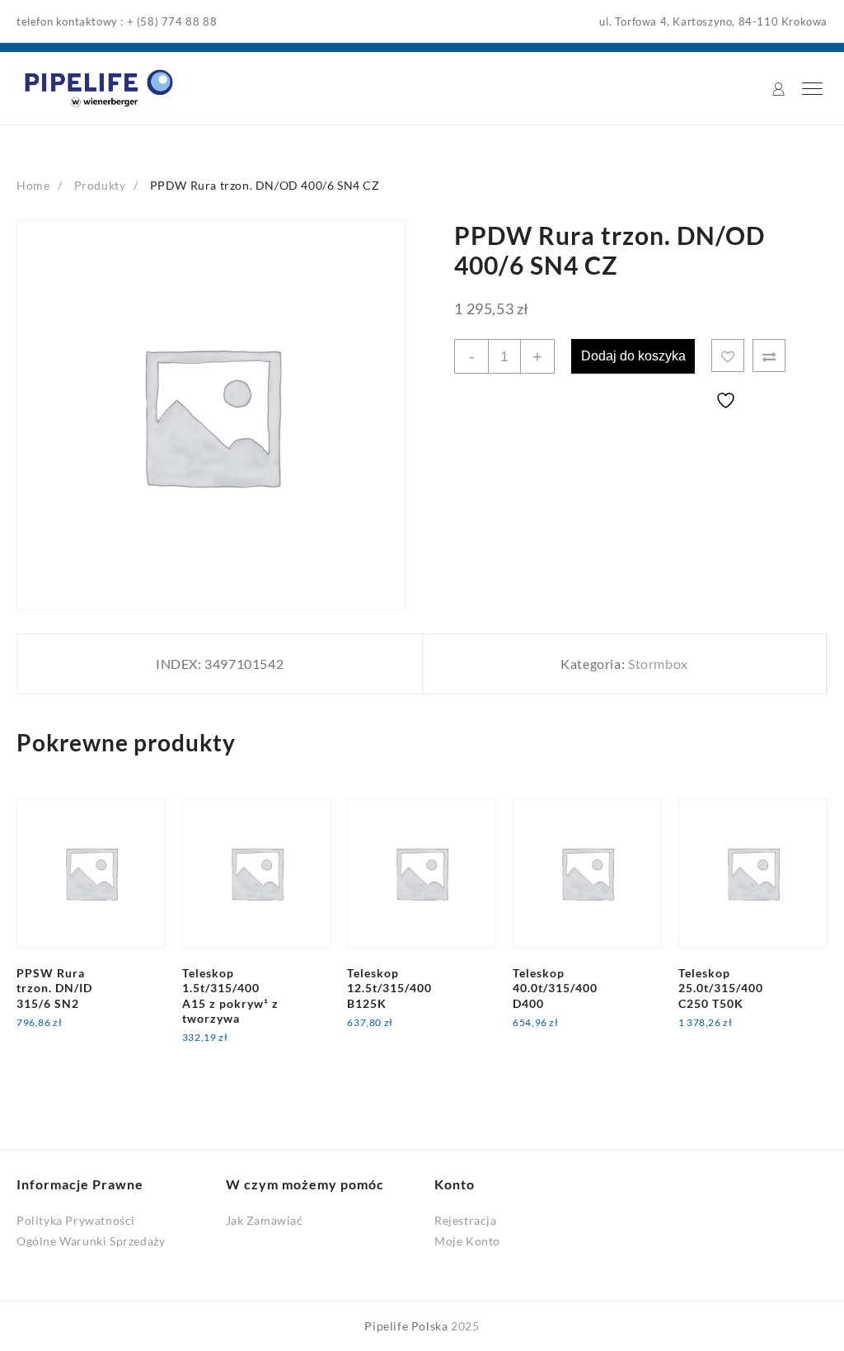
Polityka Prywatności (75, 1220)
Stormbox (658, 663)
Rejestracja (465, 1220)
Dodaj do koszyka (633, 356)
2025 (465, 1326)
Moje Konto (467, 1241)
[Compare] (769, 355)
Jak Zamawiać (264, 1220)
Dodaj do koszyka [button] (78, 1033)
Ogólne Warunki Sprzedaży (90, 1241)
